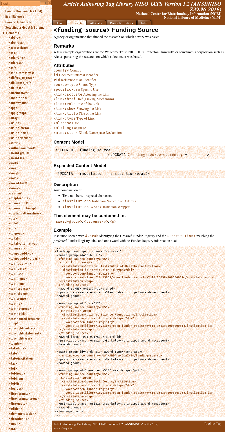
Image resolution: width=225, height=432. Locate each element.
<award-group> (19, 153)
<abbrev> (15, 37)
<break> (14, 188)
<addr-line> (17, 57)
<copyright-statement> (25, 333)
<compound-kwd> (21, 253)
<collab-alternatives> (23, 243)
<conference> (18, 298)
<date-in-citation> (21, 358)
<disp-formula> (19, 393)
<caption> (15, 193)
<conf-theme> (18, 293)
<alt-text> (16, 87)
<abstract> (16, 42)
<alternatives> (19, 92)
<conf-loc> (16, 273)
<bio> (12, 168)
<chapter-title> (19, 198)
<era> (12, 428)
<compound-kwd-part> (24, 258)
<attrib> (14, 143)
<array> (14, 118)
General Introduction (19, 22)
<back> (13, 163)
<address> (16, 62)
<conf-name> (18, 278)
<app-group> (17, 113)
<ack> (12, 52)
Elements (12, 33)
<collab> (14, 238)
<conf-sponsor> (19, 288)
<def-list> (15, 383)
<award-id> (16, 158)
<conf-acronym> (20, 263)
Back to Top (212, 423)
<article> (15, 123)
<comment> (17, 248)
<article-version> (20, 138)
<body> (13, 173)
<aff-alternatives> (21, 72)
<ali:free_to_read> (21, 77)
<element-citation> (22, 413)
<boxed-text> (18, 183)
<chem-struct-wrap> (22, 208)
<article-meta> (19, 128)
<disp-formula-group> (24, 398)
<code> (13, 223)
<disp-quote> (18, 403)
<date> (13, 353)
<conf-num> (17, 283)
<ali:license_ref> (20, 82)
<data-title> (17, 348)
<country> (15, 343)
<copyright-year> (20, 338)
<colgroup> (16, 233)
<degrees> (16, 388)
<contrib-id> (17, 313)
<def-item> (16, 378)
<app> (13, 107)
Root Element (14, 16)
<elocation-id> (19, 418)
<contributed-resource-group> (25, 320)
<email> (14, 423)
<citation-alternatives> (25, 213)
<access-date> (18, 47)
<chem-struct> (19, 203)
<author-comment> (22, 148)
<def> (13, 368)
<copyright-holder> (22, 328)
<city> (13, 218)
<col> (12, 228)
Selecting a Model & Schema (25, 27)
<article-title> (18, 133)
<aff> (12, 67)
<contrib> (15, 303)
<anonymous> (18, 102)
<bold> (13, 178)
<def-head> (17, 373)
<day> (13, 363)
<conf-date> (17, 268)
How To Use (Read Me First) (23, 11)
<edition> (15, 408)
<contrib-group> (20, 308)
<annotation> (18, 98)
